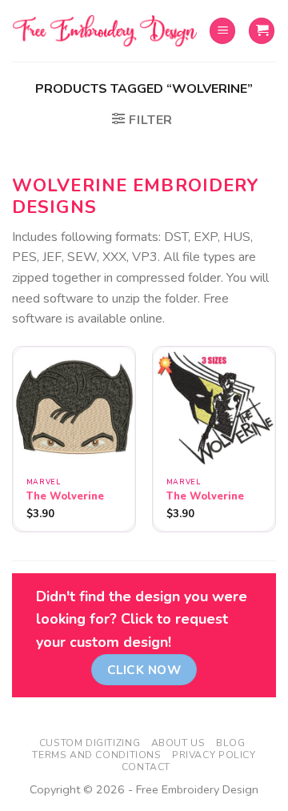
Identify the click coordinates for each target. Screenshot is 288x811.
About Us (178, 743)
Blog (230, 743)
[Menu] (222, 31)
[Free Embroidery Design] (104, 31)
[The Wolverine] (74, 407)
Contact (146, 767)
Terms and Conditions (96, 755)
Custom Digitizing (89, 743)
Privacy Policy (214, 755)
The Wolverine (65, 497)
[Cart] (261, 31)
